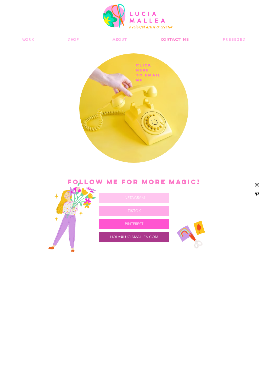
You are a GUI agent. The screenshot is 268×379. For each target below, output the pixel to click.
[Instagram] (257, 185)
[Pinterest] (257, 194)
